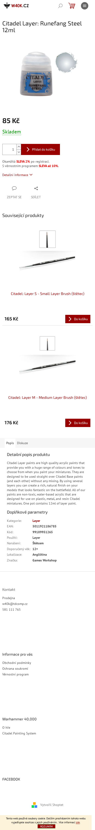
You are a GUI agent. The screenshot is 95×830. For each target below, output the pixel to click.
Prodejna (8, 598)
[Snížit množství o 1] (18, 152)
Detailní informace (15, 175)
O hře (6, 727)
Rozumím (46, 826)
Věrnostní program (15, 674)
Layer (36, 521)
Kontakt (8, 589)
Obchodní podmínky (16, 663)
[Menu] (84, 5)
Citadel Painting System (19, 733)
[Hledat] (60, 5)
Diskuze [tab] (22, 443)
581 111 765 (11, 609)
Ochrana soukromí (15, 668)
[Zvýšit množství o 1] (18, 146)
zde (78, 822)
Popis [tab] (10, 443)
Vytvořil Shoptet (51, 805)
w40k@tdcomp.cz (14, 604)
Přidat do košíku (43, 149)
